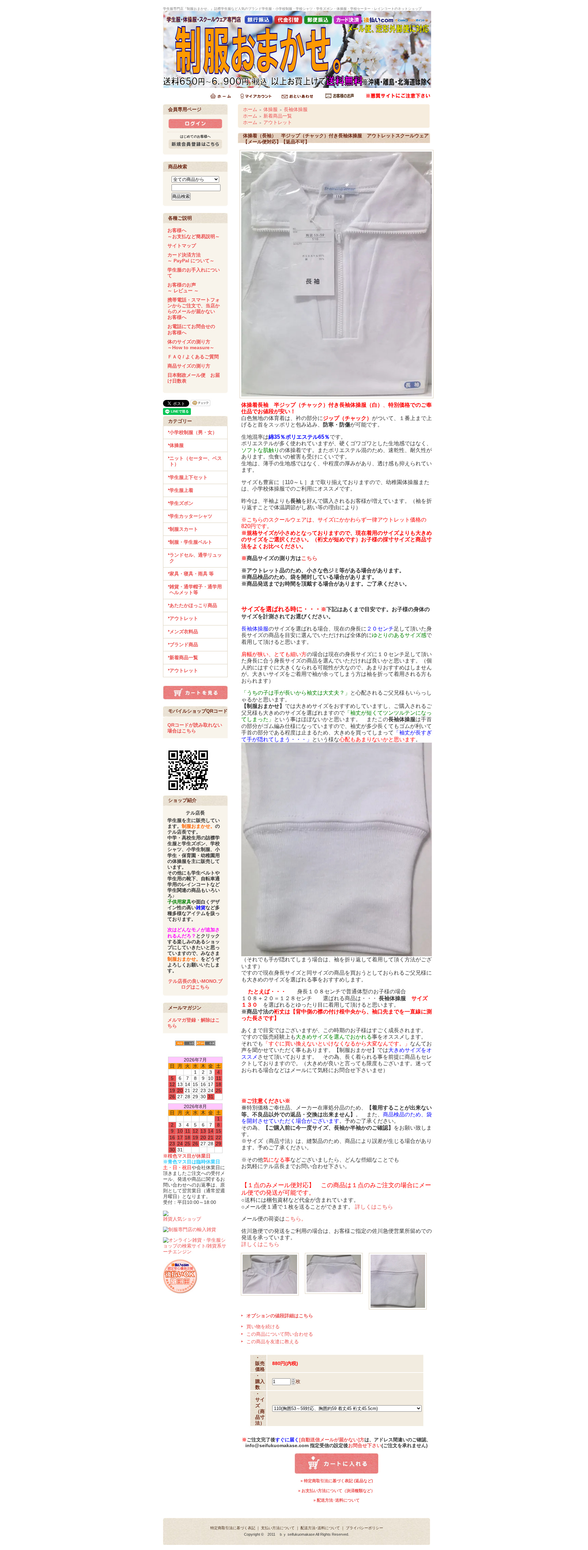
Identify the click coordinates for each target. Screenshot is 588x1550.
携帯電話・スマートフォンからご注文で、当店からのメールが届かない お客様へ (193, 308)
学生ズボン (181, 503)
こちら (309, 558)
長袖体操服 (296, 109)
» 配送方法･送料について (336, 1500)
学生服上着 (181, 490)
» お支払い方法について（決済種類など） (336, 1490)
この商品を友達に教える (272, 1341)
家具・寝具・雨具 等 (191, 573)
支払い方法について (278, 1528)
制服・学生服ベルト (190, 542)
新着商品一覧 (183, 657)
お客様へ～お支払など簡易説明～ (193, 233)
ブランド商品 (183, 644)
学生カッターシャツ (190, 516)
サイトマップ (181, 245)
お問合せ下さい (364, 1445)
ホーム (250, 109)
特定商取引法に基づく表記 (232, 1528)
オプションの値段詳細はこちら (279, 1315)
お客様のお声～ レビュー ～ (183, 287)
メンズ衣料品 (183, 631)
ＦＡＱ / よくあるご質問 (193, 356)
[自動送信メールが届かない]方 (331, 1439)
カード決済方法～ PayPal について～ (190, 257)
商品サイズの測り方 (188, 366)
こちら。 (296, 1219)
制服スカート (183, 529)
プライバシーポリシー (364, 1528)
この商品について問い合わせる (279, 1334)
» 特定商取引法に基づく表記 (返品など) (336, 1480)
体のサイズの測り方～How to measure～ (190, 344)
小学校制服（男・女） (193, 432)
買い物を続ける (263, 1326)
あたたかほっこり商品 (193, 605)
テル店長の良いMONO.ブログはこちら (195, 984)
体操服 (176, 445)
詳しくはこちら (374, 1207)
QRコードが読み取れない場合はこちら (194, 727)
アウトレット (183, 618)
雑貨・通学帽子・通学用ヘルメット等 (195, 589)
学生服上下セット (188, 477)
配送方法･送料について (320, 1528)
